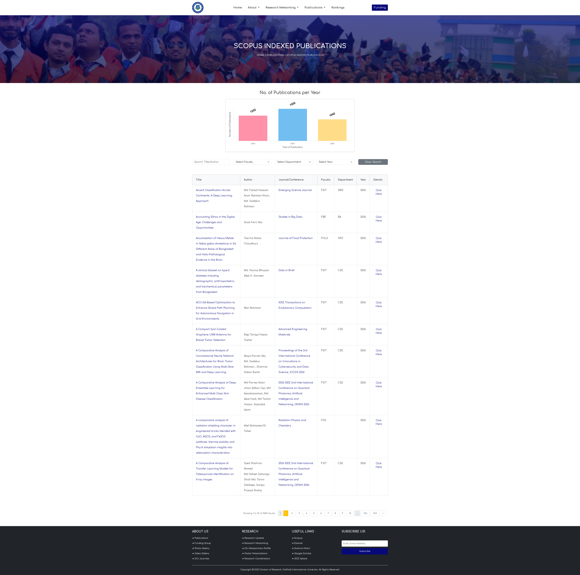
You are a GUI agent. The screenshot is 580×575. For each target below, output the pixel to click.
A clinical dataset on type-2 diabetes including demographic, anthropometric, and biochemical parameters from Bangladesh (215, 281)
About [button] (252, 7)
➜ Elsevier (297, 543)
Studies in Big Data (290, 217)
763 (375, 513)
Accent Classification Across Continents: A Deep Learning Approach (214, 195)
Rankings (337, 7)
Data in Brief (286, 270)
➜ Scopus (297, 538)
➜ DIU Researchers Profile (256, 548)
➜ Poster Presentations (254, 553)
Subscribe (364, 551)
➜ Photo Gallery (200, 548)
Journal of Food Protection (296, 238)
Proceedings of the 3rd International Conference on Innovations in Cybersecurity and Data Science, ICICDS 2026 (294, 361)
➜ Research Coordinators (256, 558)
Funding (380, 7)
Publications (275, 55)
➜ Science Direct (301, 548)
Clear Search (373, 162)
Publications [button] (313, 7)
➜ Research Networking (255, 543)
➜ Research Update (253, 538)
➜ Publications (200, 538)
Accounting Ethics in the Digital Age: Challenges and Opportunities (215, 222)
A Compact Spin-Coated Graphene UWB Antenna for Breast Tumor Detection (213, 334)
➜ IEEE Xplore (299, 558)
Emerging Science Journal (295, 190)
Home (237, 7)
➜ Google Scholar (301, 553)
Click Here (379, 192)
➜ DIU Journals (200, 558)
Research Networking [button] (281, 7)
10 (350, 513)
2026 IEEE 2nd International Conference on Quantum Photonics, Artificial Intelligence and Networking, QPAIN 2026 (296, 393)
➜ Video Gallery (200, 553)
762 (365, 513)
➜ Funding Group (201, 543)
